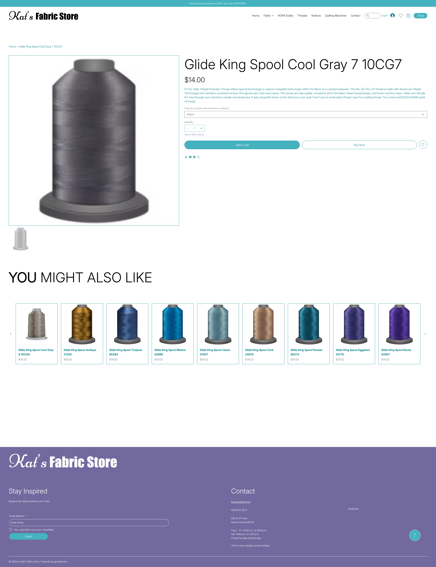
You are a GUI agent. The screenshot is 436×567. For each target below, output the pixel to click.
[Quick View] (36, 324)
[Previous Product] (11, 334)
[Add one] (201, 128)
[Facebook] (190, 157)
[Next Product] (425, 334)
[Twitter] (198, 157)
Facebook (353, 508)
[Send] (415, 535)
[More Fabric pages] (273, 16)
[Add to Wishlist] (423, 144)
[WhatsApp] (186, 157)
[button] (408, 15)
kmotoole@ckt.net (240, 501)
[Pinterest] (194, 157)
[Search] (372, 15)
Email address (18, 515)
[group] (218, 333)
